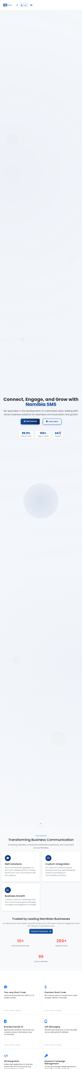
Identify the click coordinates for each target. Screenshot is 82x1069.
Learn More (53, 421)
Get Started (31, 421)
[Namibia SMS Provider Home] (8, 5)
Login (25, 5)
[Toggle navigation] (31, 5)
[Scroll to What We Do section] (41, 823)
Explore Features (39, 931)
